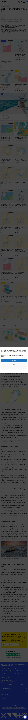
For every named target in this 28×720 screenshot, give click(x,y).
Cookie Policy (7, 370)
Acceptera (14, 360)
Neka (14, 364)
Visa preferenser (14, 367)
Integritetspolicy (14, 370)
